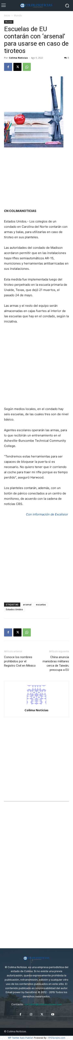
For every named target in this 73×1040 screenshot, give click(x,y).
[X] (17, 67)
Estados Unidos (14, 609)
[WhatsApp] (27, 67)
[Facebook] (8, 67)
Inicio (7, 15)
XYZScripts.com (56, 1037)
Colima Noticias (18, 57)
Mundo (18, 15)
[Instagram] (31, 1014)
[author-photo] (36, 704)
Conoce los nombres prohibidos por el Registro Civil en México (20, 661)
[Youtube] (53, 1014)
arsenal (27, 604)
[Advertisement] (36, 179)
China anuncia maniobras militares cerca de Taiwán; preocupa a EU (56, 663)
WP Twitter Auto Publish (20, 1037)
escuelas (41, 604)
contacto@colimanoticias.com (43, 1004)
